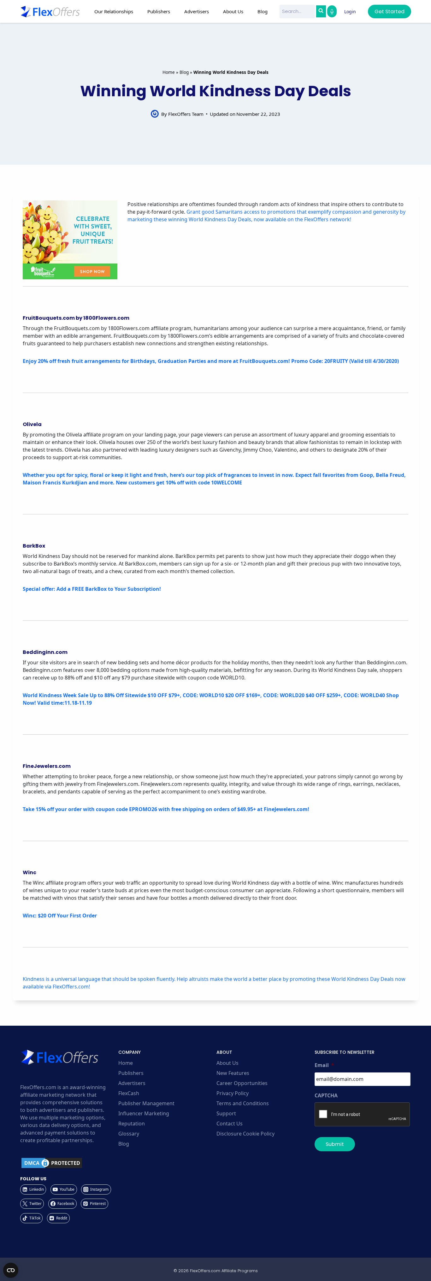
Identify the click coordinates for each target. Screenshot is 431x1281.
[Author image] (155, 114)
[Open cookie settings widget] (10, 1270)
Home (168, 72)
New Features (232, 1073)
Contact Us (229, 1123)
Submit (335, 1144)
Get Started (389, 11)
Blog (262, 11)
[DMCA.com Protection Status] (68, 1163)
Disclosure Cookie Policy (245, 1133)
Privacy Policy (232, 1093)
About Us (227, 1062)
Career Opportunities (242, 1083)
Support (226, 1113)
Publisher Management (146, 1103)
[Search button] (321, 11)
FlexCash (128, 1093)
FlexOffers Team (186, 114)
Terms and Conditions (242, 1103)
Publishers (131, 1073)
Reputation (131, 1123)
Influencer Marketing (143, 1113)
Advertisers (131, 1083)
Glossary (128, 1133)
